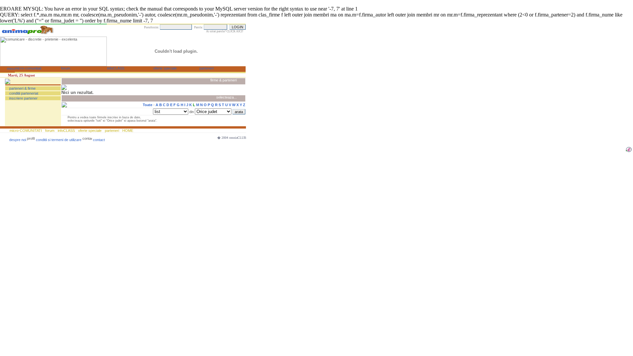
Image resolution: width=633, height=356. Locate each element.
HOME (127, 131)
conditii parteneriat (23, 93)
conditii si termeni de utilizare (58, 140)
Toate (147, 105)
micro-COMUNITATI (26, 131)
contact (99, 140)
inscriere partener (23, 98)
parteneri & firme (22, 88)
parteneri (112, 131)
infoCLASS (66, 131)
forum (49, 131)
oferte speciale (90, 131)
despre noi (17, 140)
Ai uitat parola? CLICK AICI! (224, 31)
